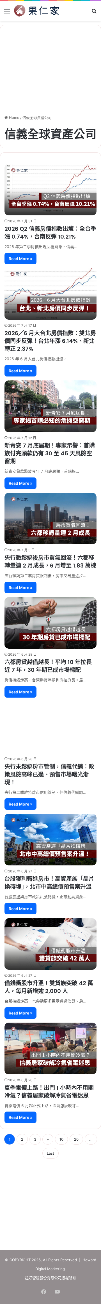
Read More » (20, 258)
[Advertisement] (50, 1202)
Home (13, 117)
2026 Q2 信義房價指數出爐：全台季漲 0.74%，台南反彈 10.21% (50, 233)
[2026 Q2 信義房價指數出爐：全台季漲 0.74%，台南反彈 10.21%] (50, 190)
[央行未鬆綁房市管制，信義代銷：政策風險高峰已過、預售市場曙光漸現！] (50, 727)
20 (76, 1139)
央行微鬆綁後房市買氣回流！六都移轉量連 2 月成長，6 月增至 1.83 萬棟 (50, 561)
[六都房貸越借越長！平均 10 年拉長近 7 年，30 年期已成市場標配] (50, 623)
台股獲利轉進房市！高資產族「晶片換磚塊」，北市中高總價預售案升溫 (49, 883)
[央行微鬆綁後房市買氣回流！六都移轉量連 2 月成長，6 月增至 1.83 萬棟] (50, 519)
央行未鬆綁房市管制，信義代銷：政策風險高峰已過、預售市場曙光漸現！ (49, 774)
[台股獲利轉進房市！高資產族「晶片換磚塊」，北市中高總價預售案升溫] (50, 839)
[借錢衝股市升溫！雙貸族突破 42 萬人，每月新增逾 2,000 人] (50, 944)
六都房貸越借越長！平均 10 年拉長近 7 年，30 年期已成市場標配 (48, 666)
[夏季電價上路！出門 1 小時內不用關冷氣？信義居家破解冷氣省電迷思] (50, 1048)
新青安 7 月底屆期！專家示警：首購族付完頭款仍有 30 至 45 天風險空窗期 (49, 453)
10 (61, 1139)
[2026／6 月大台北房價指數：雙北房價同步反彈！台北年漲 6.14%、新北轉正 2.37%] (50, 294)
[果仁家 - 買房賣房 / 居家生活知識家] (36, 11)
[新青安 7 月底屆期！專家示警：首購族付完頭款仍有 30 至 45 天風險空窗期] (50, 406)
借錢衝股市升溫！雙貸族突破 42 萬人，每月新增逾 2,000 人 (48, 987)
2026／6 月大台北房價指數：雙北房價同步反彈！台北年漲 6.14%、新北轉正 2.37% (50, 341)
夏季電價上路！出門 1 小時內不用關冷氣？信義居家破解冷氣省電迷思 (49, 1092)
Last (50, 1153)
